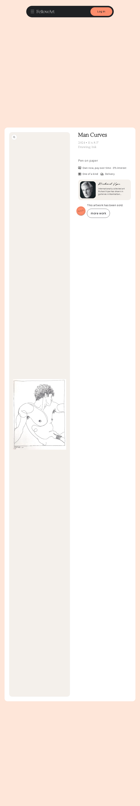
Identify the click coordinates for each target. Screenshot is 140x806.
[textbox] (104, 160)
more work (98, 213)
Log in (101, 11)
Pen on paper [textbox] (88, 160)
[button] (32, 11)
